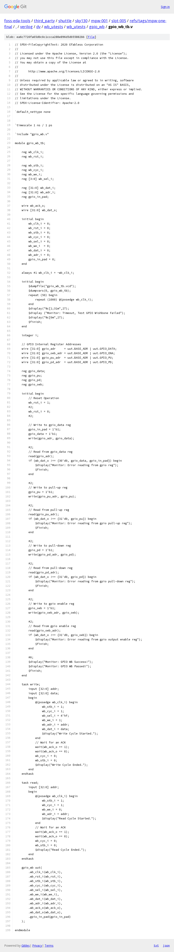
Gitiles (25, 945)
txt (156, 945)
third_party (44, 20)
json (166, 945)
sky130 (81, 20)
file (91, 37)
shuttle (65, 20)
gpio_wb (97, 26)
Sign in (165, 7)
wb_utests (53, 26)
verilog (26, 26)
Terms (49, 945)
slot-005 (118, 20)
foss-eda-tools (17, 20)
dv (38, 26)
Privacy (37, 945)
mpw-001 (99, 20)
